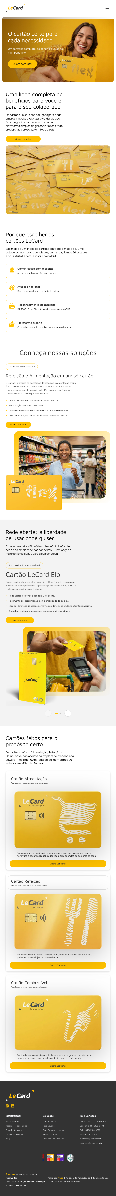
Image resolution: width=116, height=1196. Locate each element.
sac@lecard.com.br (88, 1134)
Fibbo (60, 1178)
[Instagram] (7, 1105)
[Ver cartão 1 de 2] (56, 713)
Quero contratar (22, 64)
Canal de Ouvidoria (14, 1134)
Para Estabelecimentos (53, 1130)
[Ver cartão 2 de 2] (60, 713)
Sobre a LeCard (13, 1121)
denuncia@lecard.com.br (91, 1143)
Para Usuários (49, 1126)
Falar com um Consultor (53, 1139)
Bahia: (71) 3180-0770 (90, 1130)
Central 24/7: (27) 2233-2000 (93, 1121)
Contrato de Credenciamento (65, 1181)
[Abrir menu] (107, 8)
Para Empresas (50, 1121)
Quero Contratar (58, 863)
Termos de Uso (101, 1178)
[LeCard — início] (15, 8)
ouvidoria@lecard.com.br (91, 1139)
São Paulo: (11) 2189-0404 (92, 1126)
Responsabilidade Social (16, 1126)
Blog (8, 1139)
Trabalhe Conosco (14, 1130)
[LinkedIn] (12, 1105)
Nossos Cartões (50, 1134)
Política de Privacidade (78, 1178)
